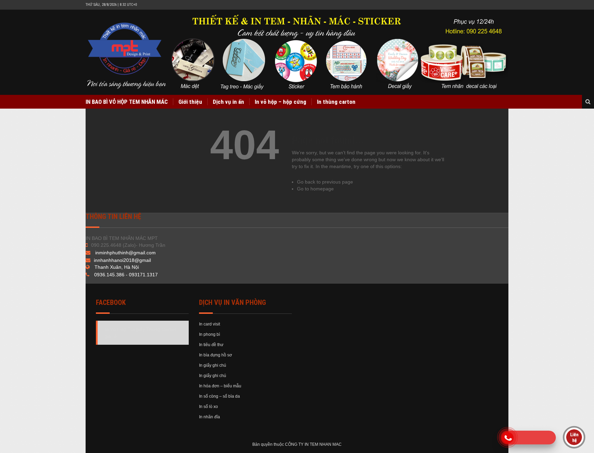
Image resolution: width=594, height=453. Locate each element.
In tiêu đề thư (211, 344)
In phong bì (209, 334)
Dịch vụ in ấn (228, 101)
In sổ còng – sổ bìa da (219, 396)
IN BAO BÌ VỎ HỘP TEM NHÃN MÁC (127, 101)
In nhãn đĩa (209, 417)
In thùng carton (336, 101)
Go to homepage (315, 188)
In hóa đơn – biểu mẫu (220, 386)
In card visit (209, 324)
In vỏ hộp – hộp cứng (280, 101)
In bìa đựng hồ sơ (215, 355)
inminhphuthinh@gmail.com (125, 252)
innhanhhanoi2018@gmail (122, 260)
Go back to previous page (325, 182)
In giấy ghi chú (212, 365)
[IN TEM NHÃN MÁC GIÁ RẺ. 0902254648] (297, 52)
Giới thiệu (190, 101)
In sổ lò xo (208, 406)
